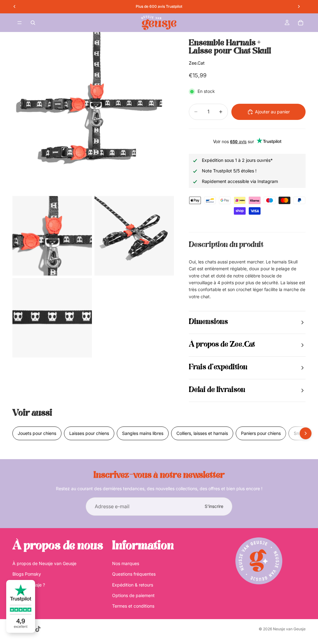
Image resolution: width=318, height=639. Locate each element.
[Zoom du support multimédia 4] (52, 318)
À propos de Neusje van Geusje (44, 563)
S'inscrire (214, 506)
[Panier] (300, 23)
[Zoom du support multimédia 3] (134, 236)
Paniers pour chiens (261, 433)
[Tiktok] (38, 629)
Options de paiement (133, 595)
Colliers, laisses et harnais (202, 433)
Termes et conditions (133, 606)
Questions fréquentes (134, 574)
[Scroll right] (305, 433)
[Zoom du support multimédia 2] (52, 236)
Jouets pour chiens (37, 433)
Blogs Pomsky (26, 574)
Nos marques (125, 563)
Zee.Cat (197, 63)
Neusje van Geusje (289, 629)
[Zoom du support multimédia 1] (93, 113)
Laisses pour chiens (89, 433)
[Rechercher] (33, 23)
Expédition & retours (132, 584)
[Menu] (19, 23)
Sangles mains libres (142, 433)
